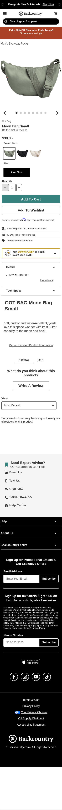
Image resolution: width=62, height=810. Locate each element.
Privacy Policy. (43, 628)
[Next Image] (57, 113)
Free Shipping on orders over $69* (25, 228)
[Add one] (19, 187)
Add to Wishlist (31, 210)
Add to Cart (31, 199)
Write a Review (31, 385)
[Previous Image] (5, 113)
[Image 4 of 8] (29, 113)
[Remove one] (5, 187)
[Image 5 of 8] (33, 113)
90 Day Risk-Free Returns (20, 234)
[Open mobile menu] (5, 14)
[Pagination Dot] (26, 37)
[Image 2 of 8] (21, 113)
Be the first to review (14, 130)
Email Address (13, 571)
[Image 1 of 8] (16, 113)
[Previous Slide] (2, 4)
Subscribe (49, 579)
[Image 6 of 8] (37, 113)
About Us (7, 533)
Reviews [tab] (23, 360)
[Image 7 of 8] (41, 113)
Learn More (47, 280)
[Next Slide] (59, 4)
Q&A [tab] (41, 360)
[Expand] (54, 253)
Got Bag (6, 121)
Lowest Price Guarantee (19, 240)
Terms (31, 628)
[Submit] (5, 21)
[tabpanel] (31, 399)
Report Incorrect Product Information (31, 345)
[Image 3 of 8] (25, 113)
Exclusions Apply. (11, 610)
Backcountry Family (14, 545)
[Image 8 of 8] (45, 113)
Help (4, 521)
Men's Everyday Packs (14, 44)
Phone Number (13, 635)
